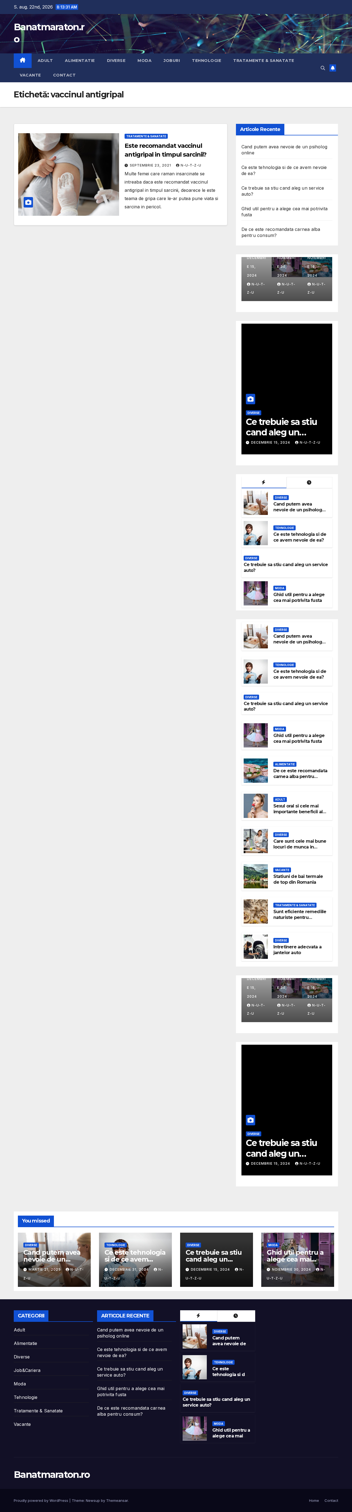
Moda (145, 60)
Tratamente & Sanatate (263, 60)
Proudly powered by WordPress (41, 1500)
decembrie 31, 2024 (130, 1269)
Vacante (30, 75)
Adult (45, 60)
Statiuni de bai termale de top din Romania (298, 879)
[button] (323, 68)
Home (314, 1500)
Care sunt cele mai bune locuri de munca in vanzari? (299, 847)
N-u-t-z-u (191, 165)
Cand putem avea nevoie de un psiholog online (297, 509)
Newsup (93, 1500)
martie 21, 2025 (45, 1269)
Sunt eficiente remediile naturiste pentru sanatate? (299, 917)
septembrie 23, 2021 (151, 165)
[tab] (264, 482)
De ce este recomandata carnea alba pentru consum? (300, 776)
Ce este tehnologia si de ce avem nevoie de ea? (299, 537)
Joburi (172, 60)
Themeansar (117, 1500)
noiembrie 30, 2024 (271, 442)
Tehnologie (206, 60)
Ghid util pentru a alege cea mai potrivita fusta (282, 432)
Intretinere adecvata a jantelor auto (297, 949)
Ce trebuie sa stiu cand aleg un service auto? (213, 1259)
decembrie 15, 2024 (211, 1269)
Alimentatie (80, 60)
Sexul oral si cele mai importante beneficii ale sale (299, 811)
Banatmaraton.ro (52, 1474)
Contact (64, 75)
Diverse (116, 60)
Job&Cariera (27, 1370)
